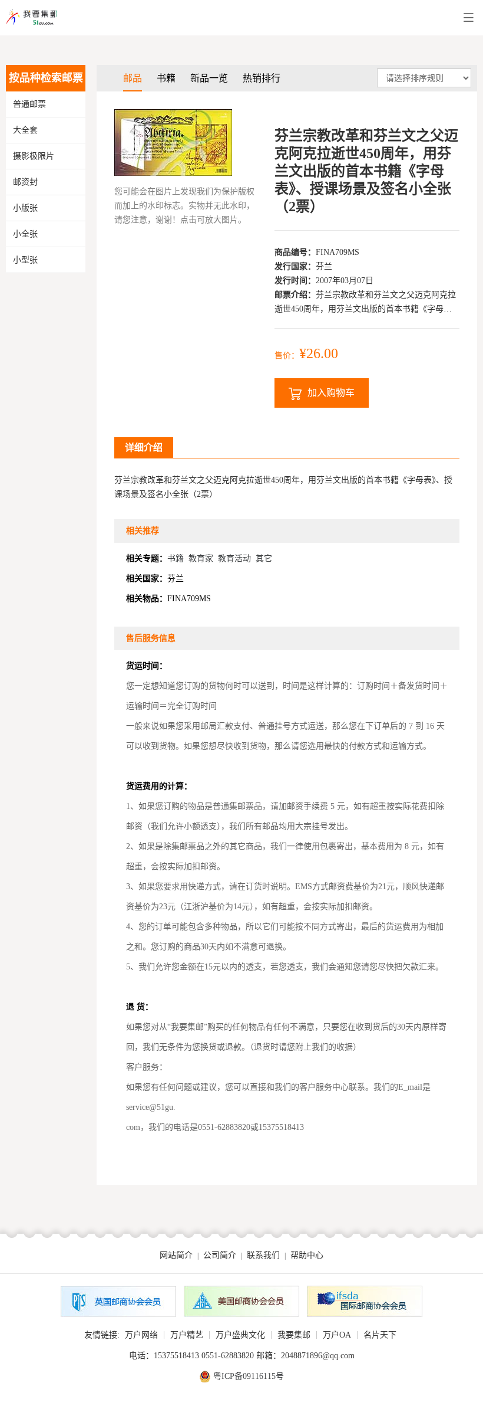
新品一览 (209, 78)
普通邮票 (29, 104)
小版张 (25, 208)
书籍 (166, 78)
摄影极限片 (33, 156)
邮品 (132, 78)
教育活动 (234, 558)
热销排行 (261, 78)
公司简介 (219, 1255)
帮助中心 (306, 1255)
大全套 (25, 130)
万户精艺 (186, 1335)
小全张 (25, 234)
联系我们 (263, 1255)
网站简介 (176, 1255)
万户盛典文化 (240, 1335)
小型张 (25, 259)
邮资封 (25, 182)
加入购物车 (331, 393)
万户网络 (141, 1335)
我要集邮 (293, 1335)
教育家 (200, 558)
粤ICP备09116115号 (248, 1376)
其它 (264, 558)
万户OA (337, 1335)
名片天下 (379, 1335)
